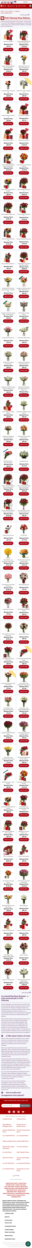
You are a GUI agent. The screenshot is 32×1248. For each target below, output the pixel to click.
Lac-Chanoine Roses (8, 1168)
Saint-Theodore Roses (23, 1152)
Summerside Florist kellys (22, 1193)
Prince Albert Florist (11, 1190)
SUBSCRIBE (26, 1105)
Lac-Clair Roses (7, 1152)
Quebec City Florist (21, 1185)
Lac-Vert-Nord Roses (8, 1163)
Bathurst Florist (11, 1195)
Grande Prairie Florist (8, 1193)
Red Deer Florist (10, 1185)
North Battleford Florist (21, 1188)
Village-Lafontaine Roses (9, 1141)
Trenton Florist (22, 1183)
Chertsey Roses (21, 1119)
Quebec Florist (22, 1190)
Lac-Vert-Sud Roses (22, 1146)
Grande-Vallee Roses (23, 1141)
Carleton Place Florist (11, 1183)
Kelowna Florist (20, 1195)
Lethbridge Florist (16, 1197)
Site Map (16, 1175)
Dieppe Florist (21, 1191)
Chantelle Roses (7, 1119)
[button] (28, 1244)
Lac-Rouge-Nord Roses (23, 1163)
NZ (13, 2)
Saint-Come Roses (8, 1157)
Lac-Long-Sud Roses (23, 1135)
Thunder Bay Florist (9, 1188)
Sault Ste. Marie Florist (21, 1186)
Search (12, 6)
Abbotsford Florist (12, 1191)
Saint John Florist (9, 1186)
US (6, 2)
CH (10, 2)
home (2, 11)
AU (16, 1)
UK (3, 2)
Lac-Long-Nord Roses (9, 1135)
